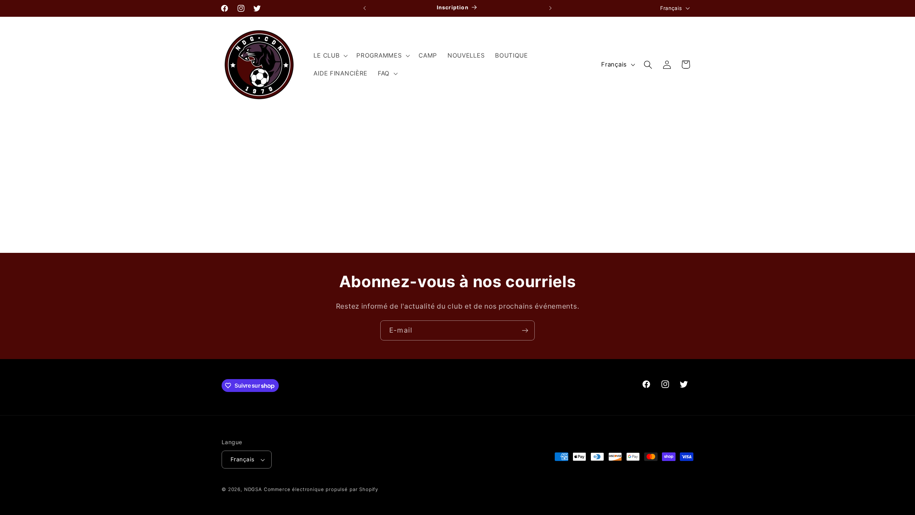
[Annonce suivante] (550, 8)
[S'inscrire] (524, 330)
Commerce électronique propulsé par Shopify (321, 489)
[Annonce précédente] (364, 8)
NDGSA (253, 489)
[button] (329, 56)
